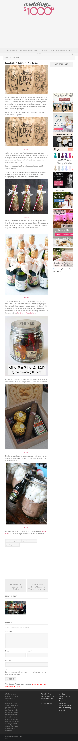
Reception (54, 50)
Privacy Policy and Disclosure (47, 699)
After (39, 54)
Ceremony (45, 50)
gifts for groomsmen (12, 545)
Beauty (36, 50)
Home (6, 57)
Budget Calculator (26, 50)
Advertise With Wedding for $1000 (47, 695)
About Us (62, 694)
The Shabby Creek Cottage (26, 313)
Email (29, 651)
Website (8, 660)
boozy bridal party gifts (13, 541)
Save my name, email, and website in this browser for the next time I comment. (25, 673)
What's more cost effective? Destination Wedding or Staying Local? (37, 586)
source (26, 149)
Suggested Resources (62, 702)
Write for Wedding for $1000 (65, 709)
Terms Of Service (46, 703)
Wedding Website (65, 705)
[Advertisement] (39, 33)
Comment (8, 631)
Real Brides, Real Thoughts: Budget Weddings (16, 586)
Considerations (65, 50)
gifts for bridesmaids (29, 541)
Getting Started (11, 50)
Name (7, 651)
